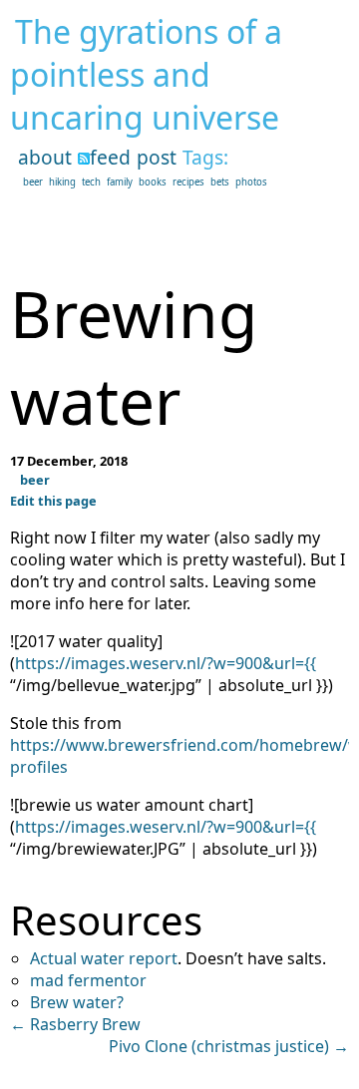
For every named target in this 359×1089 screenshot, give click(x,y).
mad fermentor (88, 980)
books (153, 182)
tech (91, 182)
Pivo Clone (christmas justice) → (229, 1046)
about (45, 157)
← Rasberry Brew (75, 1024)
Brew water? (77, 1002)
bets (219, 182)
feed (110, 157)
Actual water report (104, 958)
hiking (62, 182)
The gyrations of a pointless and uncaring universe (146, 74)
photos (251, 182)
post (157, 157)
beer (33, 182)
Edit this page (53, 501)
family (120, 182)
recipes (188, 182)
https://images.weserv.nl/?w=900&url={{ (165, 663)
